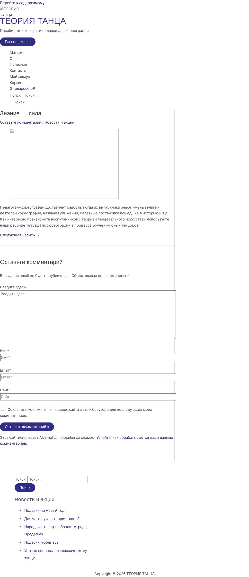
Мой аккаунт (21, 76)
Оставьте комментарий (20, 122)
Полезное (18, 64)
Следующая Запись (19, 235)
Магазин (17, 52)
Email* (5, 370)
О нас (14, 58)
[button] (17, 102)
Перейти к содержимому (22, 2)
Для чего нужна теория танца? (52, 518)
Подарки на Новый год (44, 510)
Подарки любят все (41, 542)
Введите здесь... (14, 287)
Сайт (4, 390)
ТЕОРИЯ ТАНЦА (33, 21)
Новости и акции (59, 122)
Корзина (17, 82)
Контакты (18, 70)
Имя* (4, 350)
